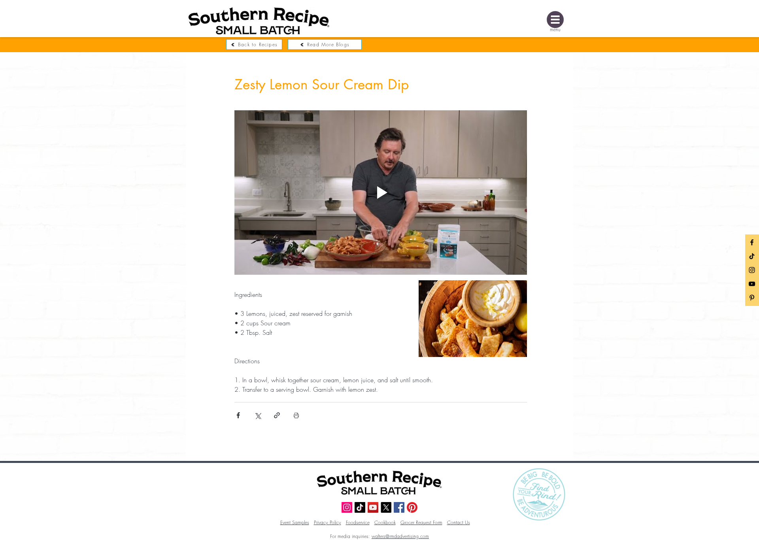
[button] (555, 19)
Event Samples (294, 522)
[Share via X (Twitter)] (257, 415)
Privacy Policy (327, 522)
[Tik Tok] (752, 256)
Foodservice (358, 522)
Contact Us (458, 522)
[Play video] (380, 192)
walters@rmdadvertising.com (400, 536)
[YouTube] (752, 284)
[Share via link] (277, 415)
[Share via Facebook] (238, 415)
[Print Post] (296, 415)
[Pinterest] (412, 507)
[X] (386, 507)
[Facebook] (752, 242)
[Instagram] (752, 270)
